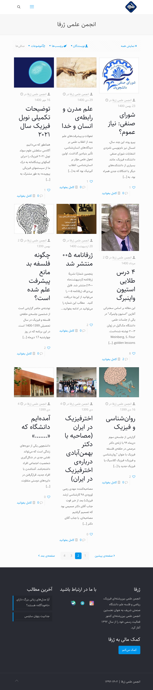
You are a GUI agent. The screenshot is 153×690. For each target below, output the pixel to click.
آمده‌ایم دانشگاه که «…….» (36, 427)
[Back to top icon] (17, 681)
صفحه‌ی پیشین (104, 555)
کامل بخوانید (109, 193)
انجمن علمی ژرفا (122, 100)
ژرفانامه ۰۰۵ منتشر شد (77, 259)
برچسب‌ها (58, 46)
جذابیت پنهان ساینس (36, 616)
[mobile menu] (32, 7)
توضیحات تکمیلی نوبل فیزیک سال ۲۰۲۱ (34, 121)
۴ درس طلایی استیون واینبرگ (125, 285)
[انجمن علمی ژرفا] (131, 7)
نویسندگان (79, 46)
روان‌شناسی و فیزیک (120, 422)
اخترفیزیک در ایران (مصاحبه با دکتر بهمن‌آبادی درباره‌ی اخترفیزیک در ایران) (79, 448)
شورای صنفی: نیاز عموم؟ (121, 123)
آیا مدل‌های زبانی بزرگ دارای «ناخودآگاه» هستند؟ (32, 602)
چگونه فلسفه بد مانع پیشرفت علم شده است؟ (38, 276)
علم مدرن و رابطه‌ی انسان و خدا (77, 117)
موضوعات (36, 46)
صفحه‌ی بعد (47, 555)
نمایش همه (128, 46)
